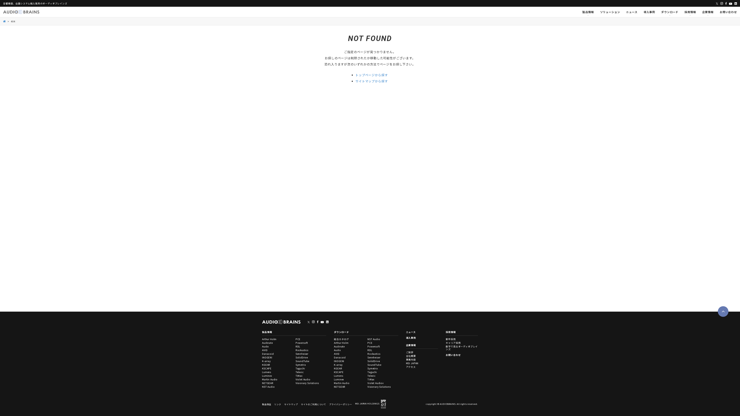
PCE (298, 339)
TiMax (299, 375)
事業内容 (411, 359)
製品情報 (588, 12)
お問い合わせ (728, 12)
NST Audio (268, 386)
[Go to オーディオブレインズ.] (4, 21)
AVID (264, 350)
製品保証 (266, 404)
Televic (300, 372)
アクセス (411, 366)
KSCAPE (267, 368)
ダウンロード (669, 12)
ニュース (631, 12)
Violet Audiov (375, 383)
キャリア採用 (453, 342)
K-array (266, 361)
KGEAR (266, 364)
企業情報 (708, 12)
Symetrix (301, 364)
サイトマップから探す (371, 81)
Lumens (266, 372)
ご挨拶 (410, 352)
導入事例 (649, 12)
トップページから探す (371, 75)
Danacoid (268, 353)
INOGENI (267, 357)
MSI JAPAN (412, 363)
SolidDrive (302, 357)
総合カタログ (341, 339)
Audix (265, 346)
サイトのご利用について (313, 404)
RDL (298, 346)
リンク (277, 404)
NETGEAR (267, 383)
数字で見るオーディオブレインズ (462, 348)
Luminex (267, 375)
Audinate (267, 342)
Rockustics (302, 350)
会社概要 (411, 355)
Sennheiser (302, 353)
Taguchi (300, 368)
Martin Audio (270, 379)
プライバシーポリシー (340, 404)
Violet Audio (303, 379)
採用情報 (690, 12)
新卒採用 (451, 339)
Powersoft (302, 342)
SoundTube (302, 361)
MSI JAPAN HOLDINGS (367, 403)
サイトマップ (291, 404)
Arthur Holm (269, 339)
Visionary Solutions (307, 383)
